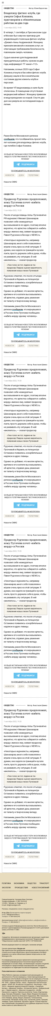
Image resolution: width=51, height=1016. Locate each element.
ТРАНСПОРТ (44, 883)
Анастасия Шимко (40, 194)
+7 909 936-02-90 (14, 916)
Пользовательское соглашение (13, 971)
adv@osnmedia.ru (40, 920)
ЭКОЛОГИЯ (6, 888)
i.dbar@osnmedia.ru (13, 914)
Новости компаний (40, 888)
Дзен (21, 175)
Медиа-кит (21, 948)
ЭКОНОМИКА (19, 883)
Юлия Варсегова (40, 8)
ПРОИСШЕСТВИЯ (21, 888)
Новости (9, 175)
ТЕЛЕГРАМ (33, 175)
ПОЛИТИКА (6, 883)
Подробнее (43, 967)
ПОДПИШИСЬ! (28, 164)
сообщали (9, 139)
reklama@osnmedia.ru (25, 920)
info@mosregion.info (14, 905)
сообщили (17, 309)
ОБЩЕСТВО (9, 8)
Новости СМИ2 (10, 182)
